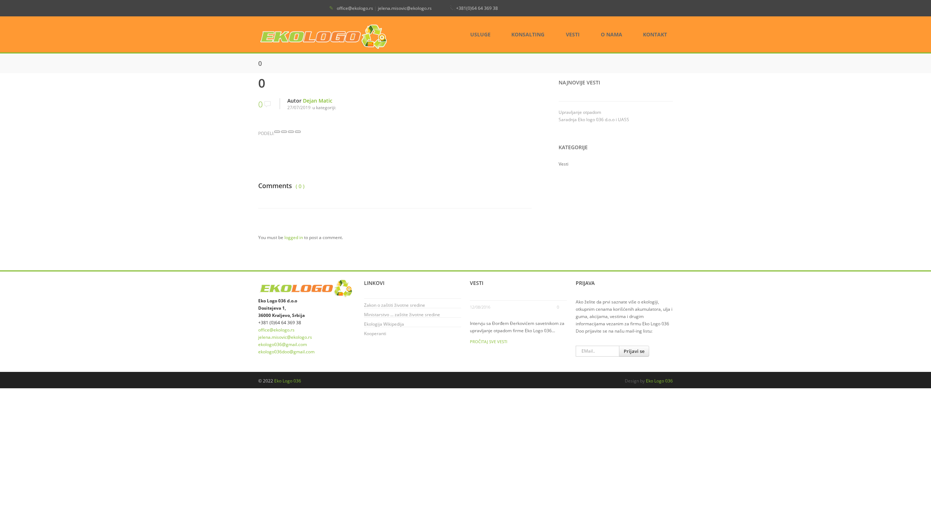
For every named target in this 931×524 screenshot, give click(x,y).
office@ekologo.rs (355, 8)
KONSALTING (527, 34)
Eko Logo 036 (287, 381)
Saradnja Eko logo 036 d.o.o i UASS (594, 119)
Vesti (563, 164)
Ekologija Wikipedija (384, 324)
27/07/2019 (299, 107)
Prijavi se (634, 351)
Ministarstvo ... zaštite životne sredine (402, 314)
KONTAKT (655, 34)
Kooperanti (375, 333)
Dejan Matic (317, 100)
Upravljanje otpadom (580, 112)
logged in (293, 237)
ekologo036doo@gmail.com (286, 352)
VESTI (573, 34)
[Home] (324, 36)
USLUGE (480, 34)
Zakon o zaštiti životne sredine (394, 305)
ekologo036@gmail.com (282, 344)
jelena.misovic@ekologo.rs (405, 8)
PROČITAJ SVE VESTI (488, 341)
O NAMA (611, 34)
